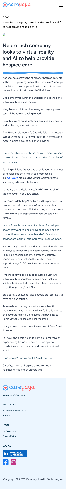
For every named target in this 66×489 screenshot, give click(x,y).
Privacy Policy (9, 436)
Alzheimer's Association (14, 410)
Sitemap (7, 415)
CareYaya (12, 177)
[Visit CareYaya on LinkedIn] (15, 453)
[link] (33, 24)
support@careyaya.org (14, 395)
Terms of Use (9, 431)
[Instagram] (13, 462)
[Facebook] (6, 462)
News (6, 17)
